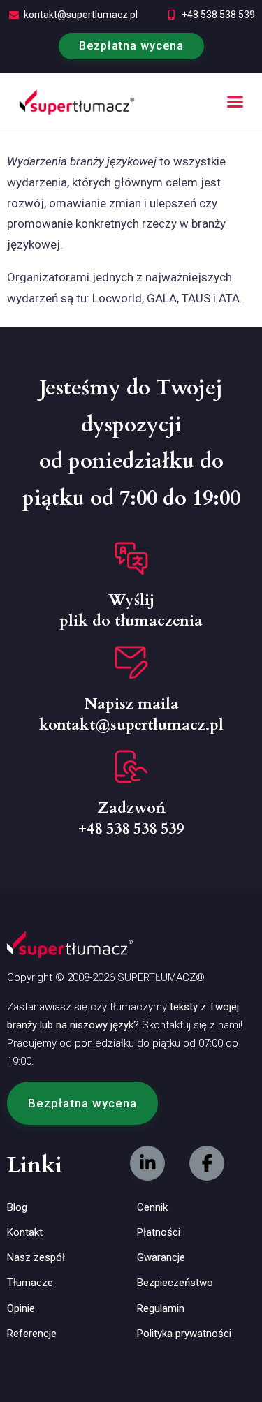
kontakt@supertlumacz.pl (81, 14)
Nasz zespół (36, 1257)
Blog (17, 1207)
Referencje (32, 1333)
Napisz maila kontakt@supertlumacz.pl (131, 714)
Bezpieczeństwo (175, 1282)
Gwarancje (161, 1257)
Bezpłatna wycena (131, 45)
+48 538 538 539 (218, 14)
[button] (235, 102)
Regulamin (160, 1308)
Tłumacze (30, 1282)
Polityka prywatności (184, 1333)
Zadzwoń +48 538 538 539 (131, 818)
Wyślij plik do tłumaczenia (131, 610)
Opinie (21, 1308)
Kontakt (25, 1232)
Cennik (152, 1207)
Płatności (158, 1232)
